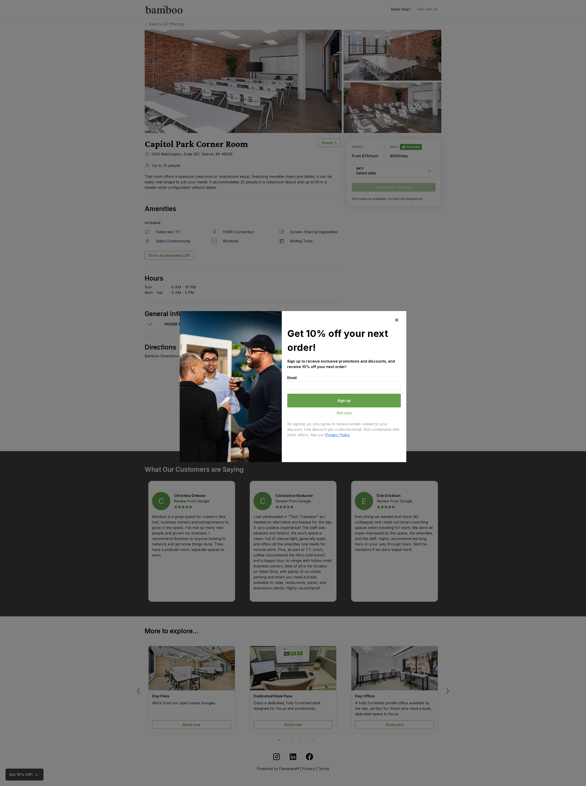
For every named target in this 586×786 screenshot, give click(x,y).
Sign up (344, 400)
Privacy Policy (337, 435)
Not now (344, 413)
